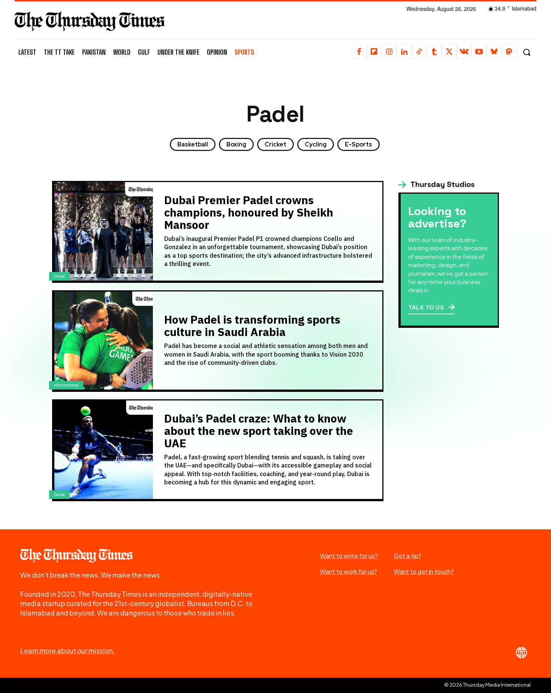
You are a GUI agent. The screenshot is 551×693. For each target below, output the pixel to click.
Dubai (59, 276)
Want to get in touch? (424, 571)
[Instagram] (389, 52)
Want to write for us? (349, 556)
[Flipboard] (374, 52)
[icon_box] (436, 184)
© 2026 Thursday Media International (487, 685)
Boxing (236, 144)
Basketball (192, 144)
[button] (526, 52)
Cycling (315, 144)
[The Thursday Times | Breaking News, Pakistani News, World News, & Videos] (90, 21)
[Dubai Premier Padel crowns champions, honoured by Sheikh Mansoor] (103, 231)
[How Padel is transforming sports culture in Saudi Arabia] (103, 340)
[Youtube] (479, 52)
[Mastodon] (509, 52)
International (66, 385)
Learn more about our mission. (67, 650)
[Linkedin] (404, 52)
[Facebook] (359, 52)
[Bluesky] (494, 52)
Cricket (275, 144)
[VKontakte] (464, 52)
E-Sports (358, 144)
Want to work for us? (348, 571)
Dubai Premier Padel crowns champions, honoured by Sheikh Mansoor (248, 212)
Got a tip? (407, 556)
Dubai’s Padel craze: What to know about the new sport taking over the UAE (258, 431)
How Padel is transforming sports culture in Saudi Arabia (252, 326)
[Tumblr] (434, 52)
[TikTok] (419, 52)
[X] (449, 52)
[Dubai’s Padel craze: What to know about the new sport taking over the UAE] (103, 449)
